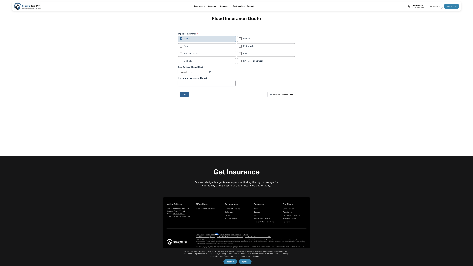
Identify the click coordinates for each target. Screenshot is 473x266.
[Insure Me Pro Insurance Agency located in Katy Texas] (177, 240)
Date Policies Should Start (191, 67)
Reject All (245, 261)
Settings (256, 256)
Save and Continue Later (283, 94)
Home (187, 38)
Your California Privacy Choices (205, 237)
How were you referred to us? (192, 78)
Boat (245, 53)
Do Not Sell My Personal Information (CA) (230, 237)
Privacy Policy (210, 235)
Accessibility (200, 235)
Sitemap (245, 235)
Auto (186, 46)
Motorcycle (248, 46)
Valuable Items (191, 53)
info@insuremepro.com (181, 216)
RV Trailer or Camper (253, 61)
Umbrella (188, 61)
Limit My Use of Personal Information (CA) (258, 237)
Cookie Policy (224, 235)
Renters (246, 38)
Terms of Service (236, 235)
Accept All (230, 261)
